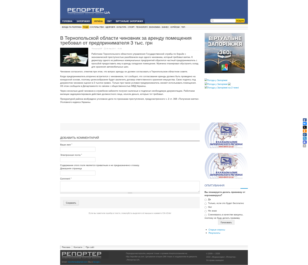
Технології (141, 27)
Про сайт (90, 247)
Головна (67, 21)
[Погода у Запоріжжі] (216, 79)
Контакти (78, 247)
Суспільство (97, 27)
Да (209, 199)
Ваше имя (66, 144)
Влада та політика (71, 27)
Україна (98, 21)
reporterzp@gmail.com (78, 261)
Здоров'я (110, 27)
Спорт (131, 27)
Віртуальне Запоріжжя (129, 21)
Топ (183, 27)
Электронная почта (71, 154)
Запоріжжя (83, 21)
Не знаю (212, 210)
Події (85, 27)
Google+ (97, 261)
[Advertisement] (130, 114)
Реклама (66, 247)
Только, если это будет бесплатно (226, 203)
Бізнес (165, 27)
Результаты (214, 232)
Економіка (154, 27)
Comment (66, 178)
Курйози (175, 27)
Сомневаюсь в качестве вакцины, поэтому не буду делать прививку (224, 216)
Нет (210, 206)
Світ (109, 21)
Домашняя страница (71, 168)
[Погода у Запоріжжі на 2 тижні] (222, 87)
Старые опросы (217, 229)
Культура (121, 27)
